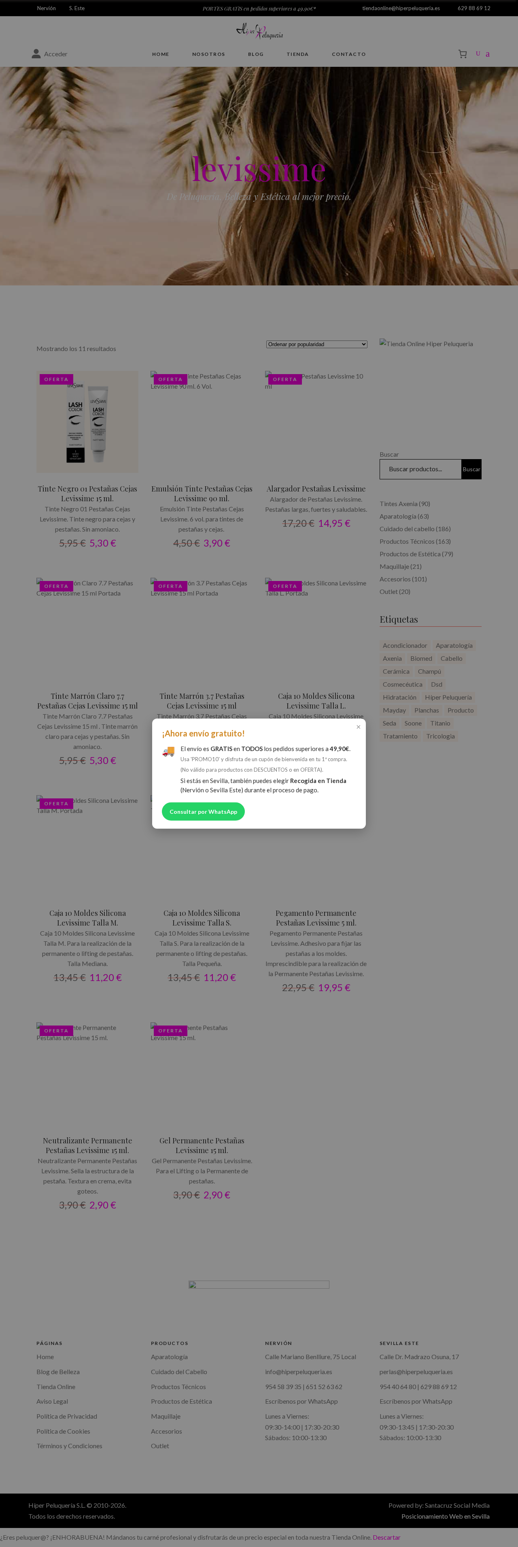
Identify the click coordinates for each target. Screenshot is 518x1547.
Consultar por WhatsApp (203, 811)
